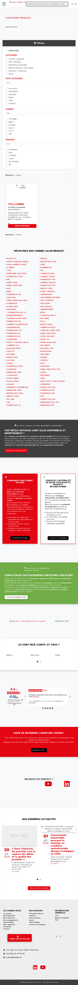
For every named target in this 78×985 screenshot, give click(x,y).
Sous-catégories (14, 78)
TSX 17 (11, 131)
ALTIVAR (12, 125)
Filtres (40, 43)
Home (8, 29)
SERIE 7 (11, 122)
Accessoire (13, 88)
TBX (10, 134)
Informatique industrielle (18, 65)
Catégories (11, 55)
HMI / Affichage (15, 62)
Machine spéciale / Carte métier (21, 68)
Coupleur (12, 103)
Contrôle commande (16, 59)
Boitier (11, 97)
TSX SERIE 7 (13, 119)
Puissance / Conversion (18, 71)
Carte (11, 100)
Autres (11, 74)
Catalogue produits (22, 29)
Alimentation (13, 91)
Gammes (10, 109)
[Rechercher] (66, 4)
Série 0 (11, 128)
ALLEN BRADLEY (42, 29)
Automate (12, 94)
